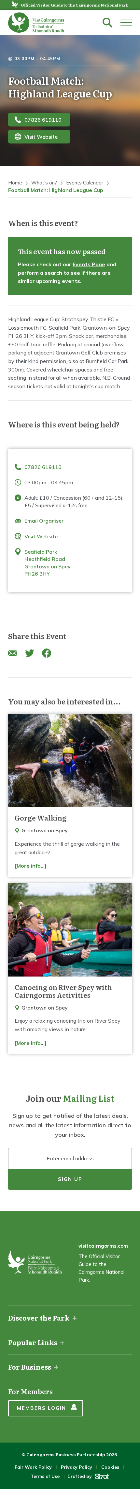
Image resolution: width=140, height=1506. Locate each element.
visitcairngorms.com (103, 1246)
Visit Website (41, 136)
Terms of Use (45, 1476)
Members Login (41, 1408)
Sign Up (70, 1179)
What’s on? (44, 183)
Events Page (89, 264)
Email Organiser (43, 520)
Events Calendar (84, 183)
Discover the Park (38, 1318)
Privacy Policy (76, 1467)
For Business (29, 1367)
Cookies (110, 1467)
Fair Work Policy (33, 1467)
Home (15, 183)
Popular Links (32, 1342)
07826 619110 (43, 119)
